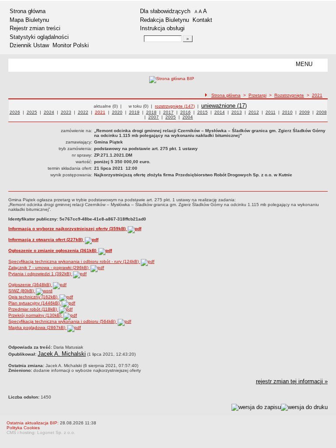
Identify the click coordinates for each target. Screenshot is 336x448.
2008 (321, 112)
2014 (219, 112)
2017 (168, 112)
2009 (304, 112)
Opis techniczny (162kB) (33, 296)
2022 (83, 112)
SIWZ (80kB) (21, 290)
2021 (317, 95)
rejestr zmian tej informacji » (292, 381)
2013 (236, 112)
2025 (32, 112)
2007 (153, 117)
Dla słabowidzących (165, 11)
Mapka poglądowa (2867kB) (37, 327)
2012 (253, 112)
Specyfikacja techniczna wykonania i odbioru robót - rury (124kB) (74, 261)
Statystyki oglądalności (39, 37)
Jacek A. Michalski (62, 353)
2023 (66, 112)
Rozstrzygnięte (289, 95)
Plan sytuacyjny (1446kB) (34, 303)
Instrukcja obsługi (162, 28)
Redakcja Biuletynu (164, 20)
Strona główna (28, 11)
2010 (287, 112)
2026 (15, 112)
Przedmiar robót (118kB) (33, 309)
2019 (134, 112)
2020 (117, 112)
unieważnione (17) (224, 105)
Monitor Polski (70, 45)
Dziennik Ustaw (29, 45)
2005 (170, 117)
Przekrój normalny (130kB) (35, 315)
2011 (271, 112)
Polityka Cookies (23, 427)
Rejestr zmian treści (35, 28)
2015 (202, 112)
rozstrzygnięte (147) (175, 106)
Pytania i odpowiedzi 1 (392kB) (40, 273)
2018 (151, 112)
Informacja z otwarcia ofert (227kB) (46, 239)
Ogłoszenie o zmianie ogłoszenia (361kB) (53, 250)
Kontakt (202, 20)
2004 (187, 117)
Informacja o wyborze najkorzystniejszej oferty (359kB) (67, 228)
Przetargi (257, 95)
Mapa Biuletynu (29, 20)
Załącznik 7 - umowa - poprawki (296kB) (49, 267)
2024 (49, 112)
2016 (185, 112)
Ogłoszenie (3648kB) (30, 284)
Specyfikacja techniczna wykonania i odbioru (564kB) (62, 321)
